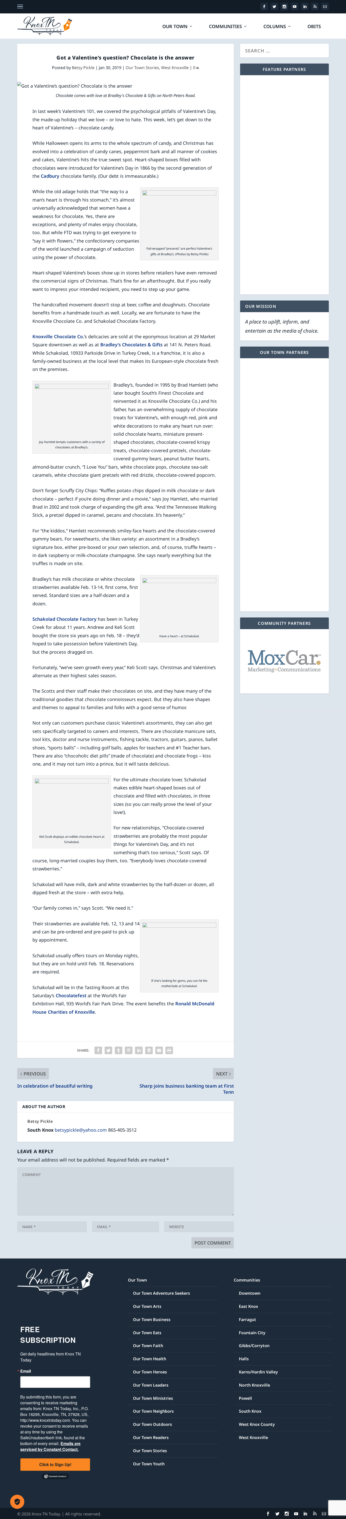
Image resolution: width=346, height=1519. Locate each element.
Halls (244, 1359)
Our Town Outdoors (152, 1424)
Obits (314, 26)
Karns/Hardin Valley (258, 1372)
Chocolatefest (71, 995)
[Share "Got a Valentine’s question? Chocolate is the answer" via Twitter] (108, 1050)
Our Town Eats (147, 1332)
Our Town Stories (142, 67)
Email (25, 1371)
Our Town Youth (149, 1464)
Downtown (249, 1293)
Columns (274, 26)
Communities (225, 26)
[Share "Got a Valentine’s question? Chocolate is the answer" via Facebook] (98, 1050)
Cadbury (50, 176)
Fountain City (252, 1332)
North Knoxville (254, 1385)
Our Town (174, 26)
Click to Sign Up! (55, 1464)
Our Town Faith (148, 1345)
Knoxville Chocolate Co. (58, 336)
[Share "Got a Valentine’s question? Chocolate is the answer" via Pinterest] (129, 1050)
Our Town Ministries (153, 1398)
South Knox (250, 1411)
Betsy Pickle (83, 67)
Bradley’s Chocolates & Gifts (131, 345)
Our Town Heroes (150, 1372)
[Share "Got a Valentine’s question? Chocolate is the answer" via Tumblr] (118, 1050)
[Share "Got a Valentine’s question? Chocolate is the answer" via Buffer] (149, 1050)
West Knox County (257, 1424)
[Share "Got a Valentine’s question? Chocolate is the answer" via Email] (159, 1050)
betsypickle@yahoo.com (81, 1130)
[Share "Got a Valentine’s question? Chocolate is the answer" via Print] (169, 1050)
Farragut (247, 1319)
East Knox (248, 1306)
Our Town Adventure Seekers (161, 1293)
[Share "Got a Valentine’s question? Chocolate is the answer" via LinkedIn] (139, 1050)
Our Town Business (151, 1319)
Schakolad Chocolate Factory (64, 619)
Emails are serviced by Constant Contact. (50, 1446)
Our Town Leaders (150, 1385)
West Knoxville (175, 67)
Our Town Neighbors (153, 1411)
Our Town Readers (151, 1437)
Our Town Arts (147, 1306)
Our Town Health (149, 1359)
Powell (245, 1398)
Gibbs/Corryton (254, 1345)
